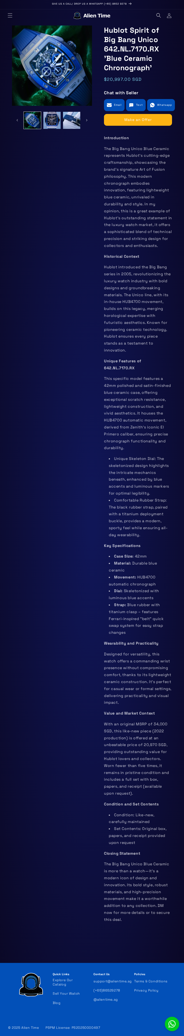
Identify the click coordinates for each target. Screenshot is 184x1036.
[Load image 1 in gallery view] (32, 120)
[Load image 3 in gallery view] (71, 120)
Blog (56, 1003)
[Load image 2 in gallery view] (52, 120)
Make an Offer (138, 119)
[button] (10, 15)
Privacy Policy (146, 990)
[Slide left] (17, 120)
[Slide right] (86, 120)
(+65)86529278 (106, 990)
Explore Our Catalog (63, 982)
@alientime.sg (105, 999)
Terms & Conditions (150, 981)
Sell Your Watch (66, 993)
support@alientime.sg (112, 981)
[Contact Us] (172, 1024)
